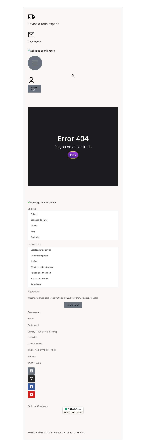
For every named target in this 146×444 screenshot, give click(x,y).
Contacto (34, 42)
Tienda (34, 225)
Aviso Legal (36, 284)
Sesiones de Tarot (39, 220)
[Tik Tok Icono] (31, 371)
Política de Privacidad (41, 272)
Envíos (34, 261)
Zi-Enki (34, 214)
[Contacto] (31, 34)
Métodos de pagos (39, 255)
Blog (33, 231)
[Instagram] (31, 378)
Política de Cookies (39, 278)
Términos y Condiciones (42, 267)
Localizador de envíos (41, 250)
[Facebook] (31, 386)
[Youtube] (31, 394)
